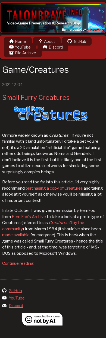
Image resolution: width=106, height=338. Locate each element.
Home (20, 41)
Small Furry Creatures (36, 97)
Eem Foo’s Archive (29, 216)
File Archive (25, 52)
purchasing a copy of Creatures (54, 188)
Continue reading (18, 263)
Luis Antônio (94, 29)
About (49, 41)
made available (16, 234)
